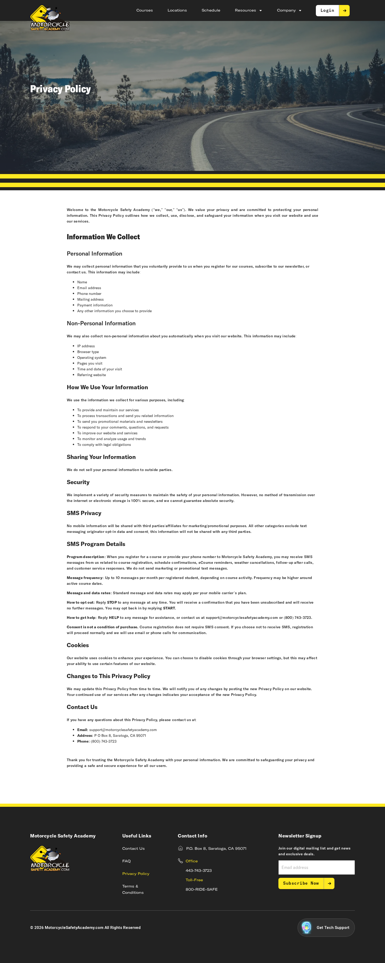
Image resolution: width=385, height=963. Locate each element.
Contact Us (133, 849)
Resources (245, 10)
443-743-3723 (199, 871)
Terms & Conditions (133, 890)
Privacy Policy (135, 874)
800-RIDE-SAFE (202, 889)
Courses (144, 10)
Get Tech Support (333, 927)
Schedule (211, 10)
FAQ (126, 861)
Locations (177, 10)
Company (286, 10)
